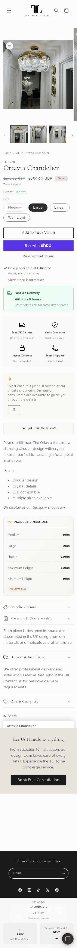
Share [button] (12, 716)
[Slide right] (72, 135)
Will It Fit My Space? (42, 428)
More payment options (38, 256)
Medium (17, 208)
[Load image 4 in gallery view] (57, 134)
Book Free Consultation (38, 780)
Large (38, 207)
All (18, 153)
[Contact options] (68, 939)
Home (7, 153)
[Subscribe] (63, 873)
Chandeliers (38, 906)
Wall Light (16, 217)
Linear (59, 207)
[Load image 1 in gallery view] (19, 134)
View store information (26, 280)
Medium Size (18, 588)
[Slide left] (4, 135)
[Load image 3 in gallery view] (38, 134)
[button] (9, 10)
